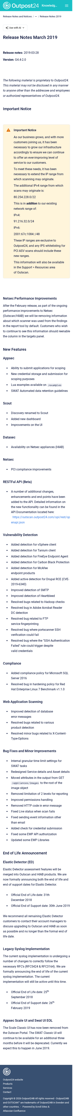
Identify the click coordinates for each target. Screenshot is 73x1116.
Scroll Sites (41, 1106)
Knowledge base (49, 5)
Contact (7, 1092)
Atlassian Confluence (14, 1110)
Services (7, 1087)
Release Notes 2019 (50, 16)
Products (8, 1083)
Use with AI (15, 27)
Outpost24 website (13, 1079)
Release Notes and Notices (17, 16)
